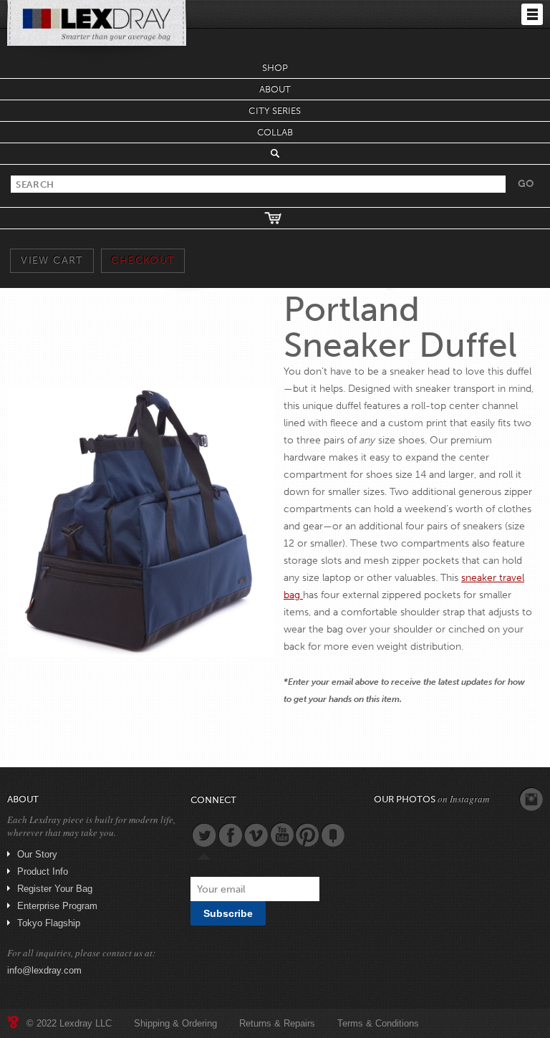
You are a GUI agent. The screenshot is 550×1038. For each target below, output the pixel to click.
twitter (204, 834)
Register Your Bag (54, 888)
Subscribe (228, 913)
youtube (281, 834)
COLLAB (275, 132)
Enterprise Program (57, 905)
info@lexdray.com (44, 970)
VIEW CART (52, 260)
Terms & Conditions (378, 1023)
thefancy (333, 834)
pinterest (307, 834)
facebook (230, 834)
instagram (531, 799)
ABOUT (275, 89)
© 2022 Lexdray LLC (69, 1023)
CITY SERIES (275, 110)
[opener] (532, 14)
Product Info (42, 871)
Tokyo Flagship (48, 923)
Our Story (37, 854)
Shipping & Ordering (175, 1023)
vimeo (255, 834)
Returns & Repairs (277, 1023)
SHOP (275, 67)
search (275, 153)
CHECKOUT (142, 260)
